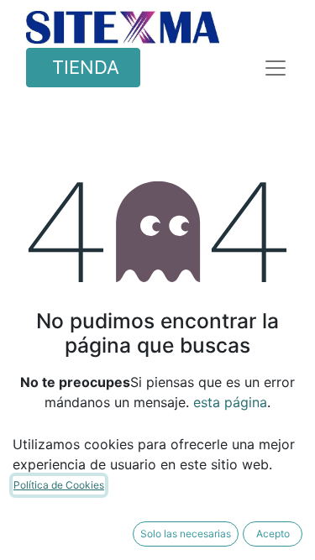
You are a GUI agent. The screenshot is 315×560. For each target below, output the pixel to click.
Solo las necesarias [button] (185, 533)
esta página (230, 402)
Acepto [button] (273, 533)
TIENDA (83, 67)
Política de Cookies (58, 485)
